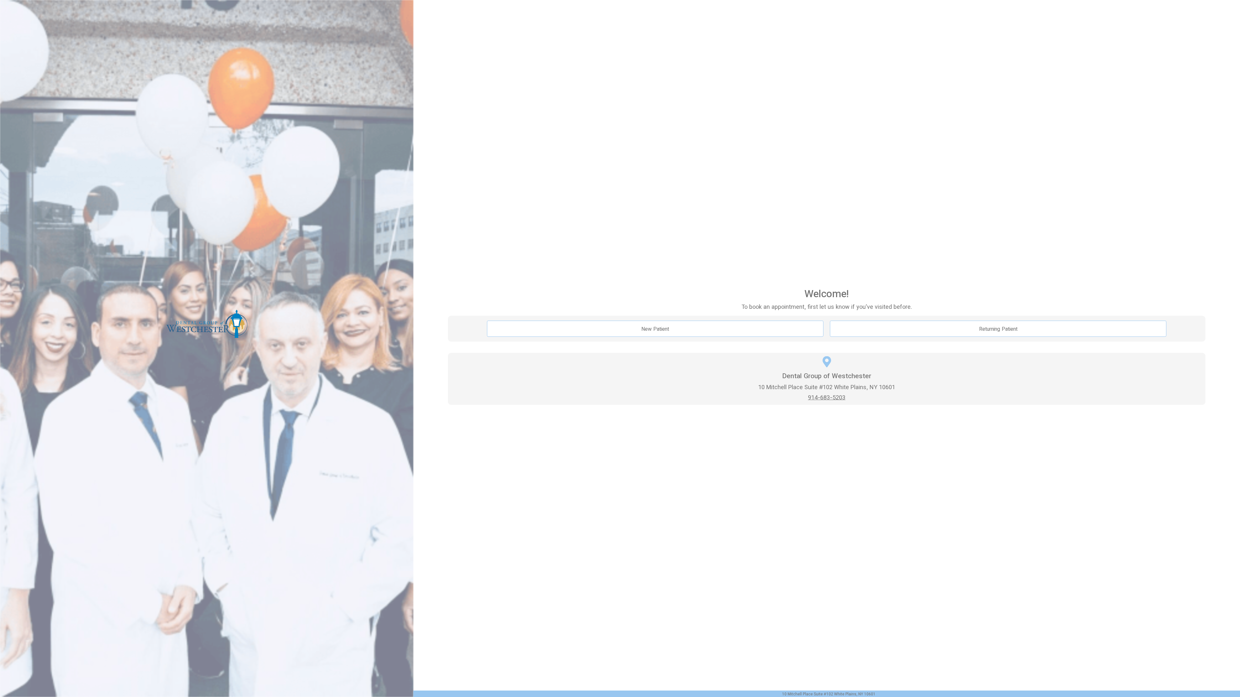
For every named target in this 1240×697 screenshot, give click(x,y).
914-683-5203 (826, 397)
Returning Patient (998, 329)
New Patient (655, 329)
